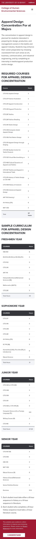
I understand (14, 535)
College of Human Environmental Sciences (13, 9)
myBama (32, 2)
